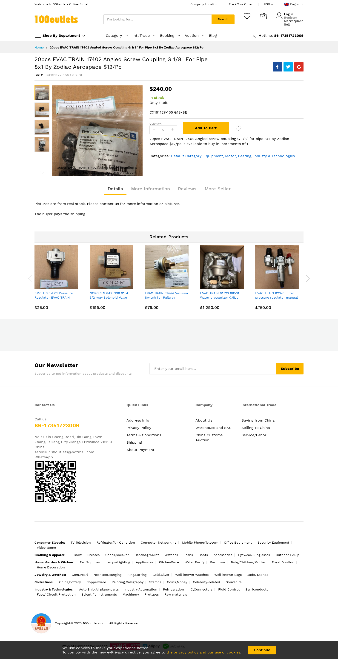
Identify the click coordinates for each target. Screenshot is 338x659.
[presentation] (29, 278)
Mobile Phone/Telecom (200, 542)
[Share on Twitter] (288, 66)
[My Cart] (263, 16)
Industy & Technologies (274, 156)
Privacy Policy (138, 427)
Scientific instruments (99, 594)
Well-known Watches (192, 574)
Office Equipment (238, 542)
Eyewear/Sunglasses (254, 555)
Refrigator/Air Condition (116, 542)
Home (39, 47)
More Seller (218, 188)
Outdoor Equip (287, 555)
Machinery (131, 594)
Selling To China (255, 427)
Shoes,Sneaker (117, 555)
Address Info (137, 420)
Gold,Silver (160, 574)
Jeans (188, 555)
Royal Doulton (283, 562)
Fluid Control (229, 589)
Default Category (186, 156)
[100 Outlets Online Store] (56, 19)
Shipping (134, 442)
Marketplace (294, 21)
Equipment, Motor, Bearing (227, 156)
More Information (150, 188)
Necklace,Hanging (108, 574)
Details (115, 188)
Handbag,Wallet (147, 555)
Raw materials (175, 594)
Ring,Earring (137, 574)
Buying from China (258, 420)
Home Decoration (51, 567)
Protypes (152, 594)
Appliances (144, 562)
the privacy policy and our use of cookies (203, 652)
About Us (203, 420)
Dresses (93, 555)
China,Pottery (70, 582)
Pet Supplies (90, 562)
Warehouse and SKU (213, 427)
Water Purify (194, 562)
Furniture (217, 562)
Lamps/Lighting (118, 562)
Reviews (187, 188)
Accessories (223, 555)
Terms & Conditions (143, 435)
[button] (41, 110)
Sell (287, 24)
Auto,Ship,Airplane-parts (99, 589)
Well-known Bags (228, 574)
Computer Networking (158, 542)
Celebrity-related (206, 582)
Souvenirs (233, 582)
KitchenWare (169, 562)
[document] (169, 650)
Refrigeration (173, 589)
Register (290, 17)
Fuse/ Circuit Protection (56, 594)
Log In (288, 14)
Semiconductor (257, 589)
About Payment (140, 450)
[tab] (115, 188)
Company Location (203, 4)
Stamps (155, 582)
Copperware (96, 582)
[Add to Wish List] (239, 128)
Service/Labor (253, 435)
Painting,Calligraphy (127, 582)
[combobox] (157, 19)
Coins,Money (177, 582)
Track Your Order (240, 4)
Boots (203, 555)
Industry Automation (140, 589)
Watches (171, 555)
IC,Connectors (201, 589)
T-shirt (76, 555)
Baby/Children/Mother (248, 562)
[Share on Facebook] (277, 66)
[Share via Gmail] (299, 66)
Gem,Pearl (80, 574)
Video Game (46, 547)
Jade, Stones (257, 574)
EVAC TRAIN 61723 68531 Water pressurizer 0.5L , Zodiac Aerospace (219, 297)
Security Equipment (273, 542)
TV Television (81, 542)
